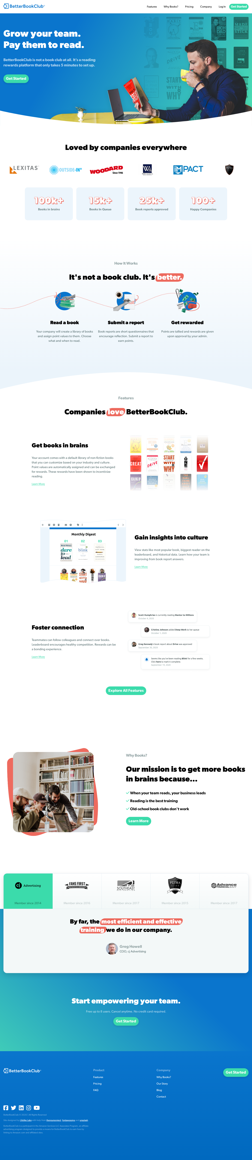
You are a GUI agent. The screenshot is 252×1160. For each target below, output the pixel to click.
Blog (159, 1090)
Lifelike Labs (26, 1120)
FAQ (95, 1090)
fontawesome (68, 1120)
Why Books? (171, 6)
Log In (222, 6)
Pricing (189, 6)
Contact (161, 1096)
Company (206, 6)
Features (152, 6)
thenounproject (53, 1120)
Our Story (162, 1083)
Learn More (38, 484)
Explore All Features (126, 691)
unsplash (84, 1120)
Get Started (239, 6)
